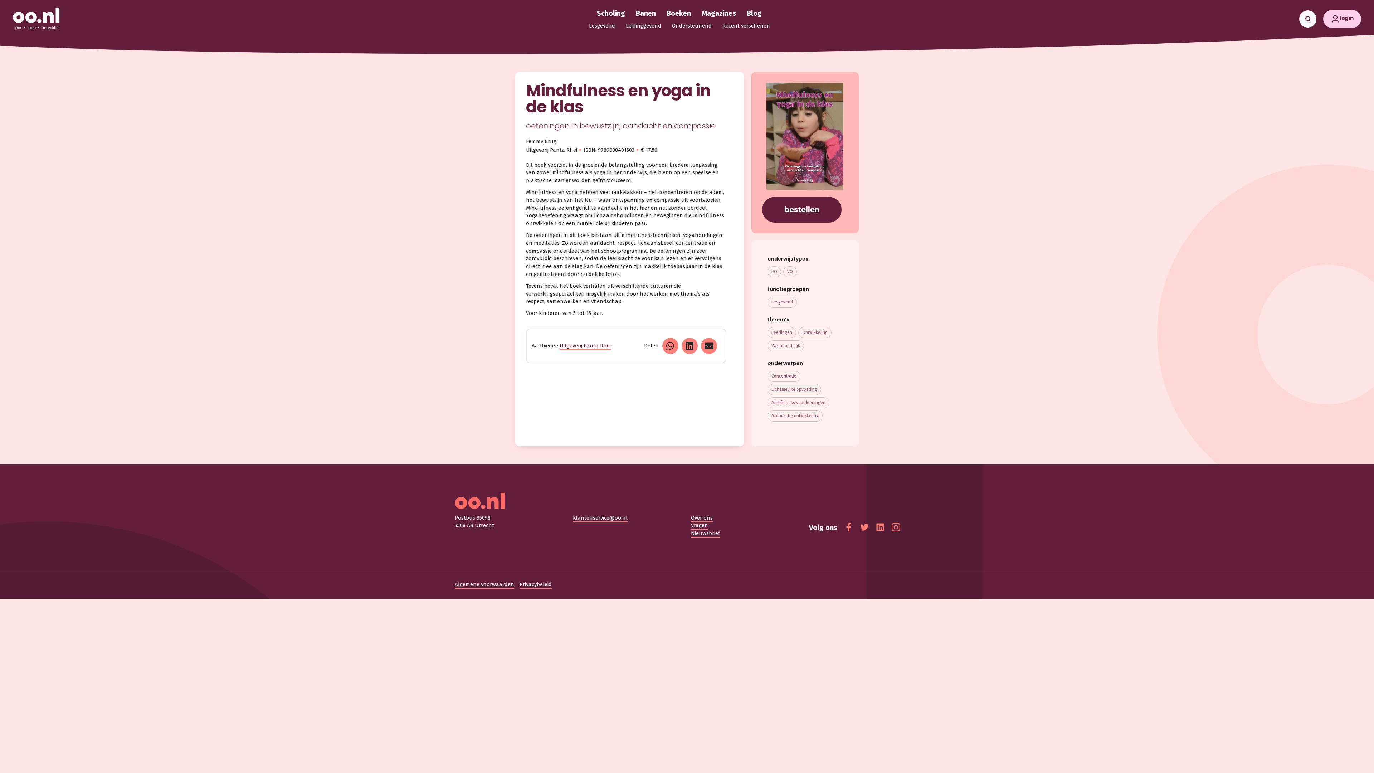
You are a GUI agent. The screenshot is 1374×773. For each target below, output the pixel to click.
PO (774, 271)
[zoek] (1307, 19)
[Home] (36, 19)
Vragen (699, 525)
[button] (1342, 19)
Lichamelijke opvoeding (794, 389)
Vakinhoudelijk (785, 345)
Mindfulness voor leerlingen (798, 402)
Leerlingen (781, 332)
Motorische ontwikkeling (795, 415)
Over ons (702, 518)
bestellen (801, 209)
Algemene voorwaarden (484, 584)
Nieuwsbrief (705, 533)
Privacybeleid (536, 584)
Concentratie (783, 376)
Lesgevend (782, 302)
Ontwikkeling (815, 332)
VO (790, 271)
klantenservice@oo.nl (600, 518)
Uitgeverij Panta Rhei (585, 345)
